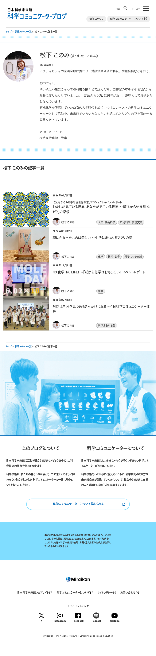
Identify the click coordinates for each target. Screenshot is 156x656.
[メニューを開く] (140, 6)
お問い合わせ (128, 593)
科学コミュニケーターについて (127, 19)
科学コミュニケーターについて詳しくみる (78, 504)
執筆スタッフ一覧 (23, 32)
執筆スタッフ (96, 19)
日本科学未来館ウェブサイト (33, 593)
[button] (122, 6)
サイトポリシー (105, 593)
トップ (9, 32)
